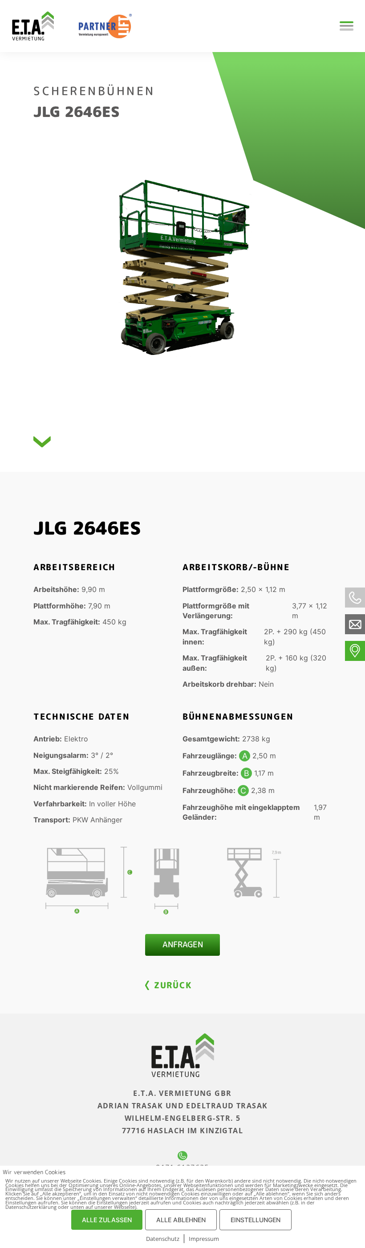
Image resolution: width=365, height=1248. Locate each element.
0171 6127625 (182, 1167)
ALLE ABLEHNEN (181, 1220)
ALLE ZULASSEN (107, 1220)
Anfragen (182, 944)
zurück (172, 985)
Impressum (204, 1239)
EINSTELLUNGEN (255, 1220)
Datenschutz (162, 1239)
